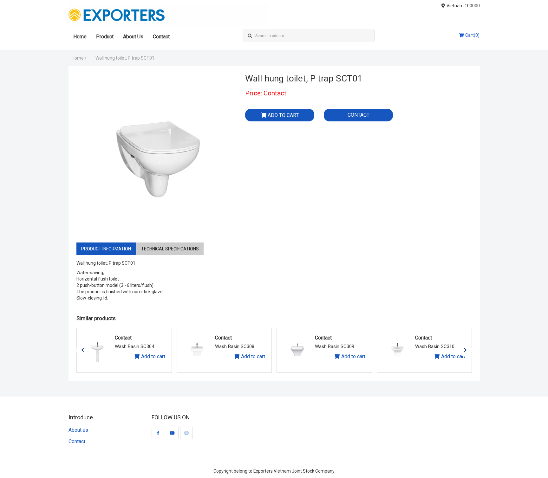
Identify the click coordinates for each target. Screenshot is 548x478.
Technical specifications (170, 248)
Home (80, 37)
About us (78, 430)
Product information (106, 248)
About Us (133, 37)
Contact (161, 37)
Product (105, 37)
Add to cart (153, 356)
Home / (79, 58)
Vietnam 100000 (463, 5)
